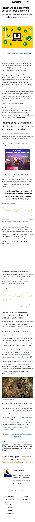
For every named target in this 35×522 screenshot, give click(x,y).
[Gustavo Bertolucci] (9, 17)
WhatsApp (25, 457)
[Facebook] (13, 483)
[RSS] (19, 491)
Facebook (25, 459)
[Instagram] (16, 491)
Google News (28, 462)
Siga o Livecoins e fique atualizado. (19, 53)
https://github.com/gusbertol (19, 473)
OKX (3, 446)
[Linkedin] (15, 483)
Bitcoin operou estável (23, 355)
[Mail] (18, 483)
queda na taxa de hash (15, 406)
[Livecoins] (16, 1)
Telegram (5, 459)
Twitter (4, 462)
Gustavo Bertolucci (15, 17)
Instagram (11, 462)
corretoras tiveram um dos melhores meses (16, 329)
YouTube (18, 462)
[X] (20, 483)
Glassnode (9, 222)
